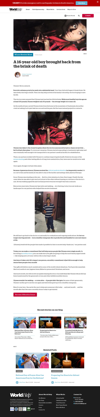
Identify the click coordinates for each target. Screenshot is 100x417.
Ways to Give (71, 9)
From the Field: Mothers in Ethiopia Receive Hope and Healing (74, 332)
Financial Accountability (45, 402)
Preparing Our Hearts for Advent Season (48, 331)
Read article (24, 322)
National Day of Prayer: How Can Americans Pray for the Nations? (24, 332)
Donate (88, 15)
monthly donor (27, 253)
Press (40, 407)
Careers (41, 405)
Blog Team (22, 382)
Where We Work (60, 407)
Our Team (41, 400)
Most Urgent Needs (61, 405)
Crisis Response (60, 402)
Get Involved (61, 9)
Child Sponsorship (38, 9)
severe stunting (18, 159)
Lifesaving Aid (60, 398)
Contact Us (42, 409)
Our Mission (42, 398)
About (28, 9)
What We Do (50, 9)
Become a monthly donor (25, 294)
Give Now (81, 3)
